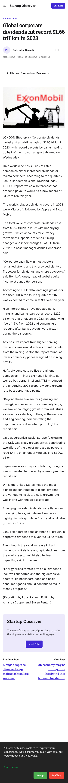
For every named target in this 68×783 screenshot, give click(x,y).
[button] (5, 5)
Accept (40, 775)
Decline (56, 775)
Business (58, 5)
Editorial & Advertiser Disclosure (29, 73)
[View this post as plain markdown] (57, 50)
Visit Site (34, 644)
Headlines (10, 18)
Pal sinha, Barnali (23, 50)
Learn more (11, 767)
